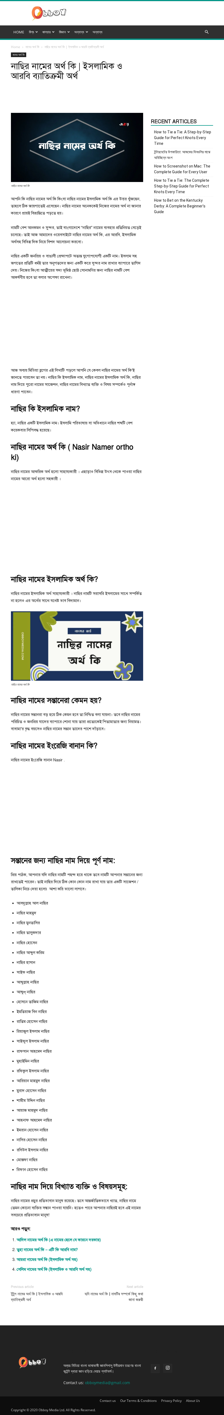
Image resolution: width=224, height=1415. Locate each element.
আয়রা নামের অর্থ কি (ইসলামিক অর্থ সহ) (47, 1259)
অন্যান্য (97, 32)
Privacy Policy (171, 1400)
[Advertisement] (77, 326)
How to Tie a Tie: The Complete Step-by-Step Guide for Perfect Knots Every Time (181, 186)
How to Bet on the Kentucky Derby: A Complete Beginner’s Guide (179, 206)
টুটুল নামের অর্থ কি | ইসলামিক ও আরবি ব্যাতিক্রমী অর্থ (37, 1296)
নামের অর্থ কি (32, 47)
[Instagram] (167, 1368)
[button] (206, 32)
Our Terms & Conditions (138, 1400)
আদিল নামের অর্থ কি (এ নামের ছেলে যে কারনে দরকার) (59, 1239)
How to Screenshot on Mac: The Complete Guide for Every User (182, 169)
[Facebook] (155, 1368)
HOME (18, 32)
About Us (193, 1400)
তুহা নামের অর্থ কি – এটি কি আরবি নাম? (47, 1249)
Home (15, 47)
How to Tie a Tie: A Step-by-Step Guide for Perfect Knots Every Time (182, 138)
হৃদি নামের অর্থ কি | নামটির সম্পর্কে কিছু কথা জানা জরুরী (114, 1296)
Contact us (108, 1400)
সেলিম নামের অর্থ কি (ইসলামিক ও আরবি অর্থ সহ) (54, 1269)
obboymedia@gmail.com (107, 1382)
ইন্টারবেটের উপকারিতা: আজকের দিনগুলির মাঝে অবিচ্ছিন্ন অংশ (182, 155)
